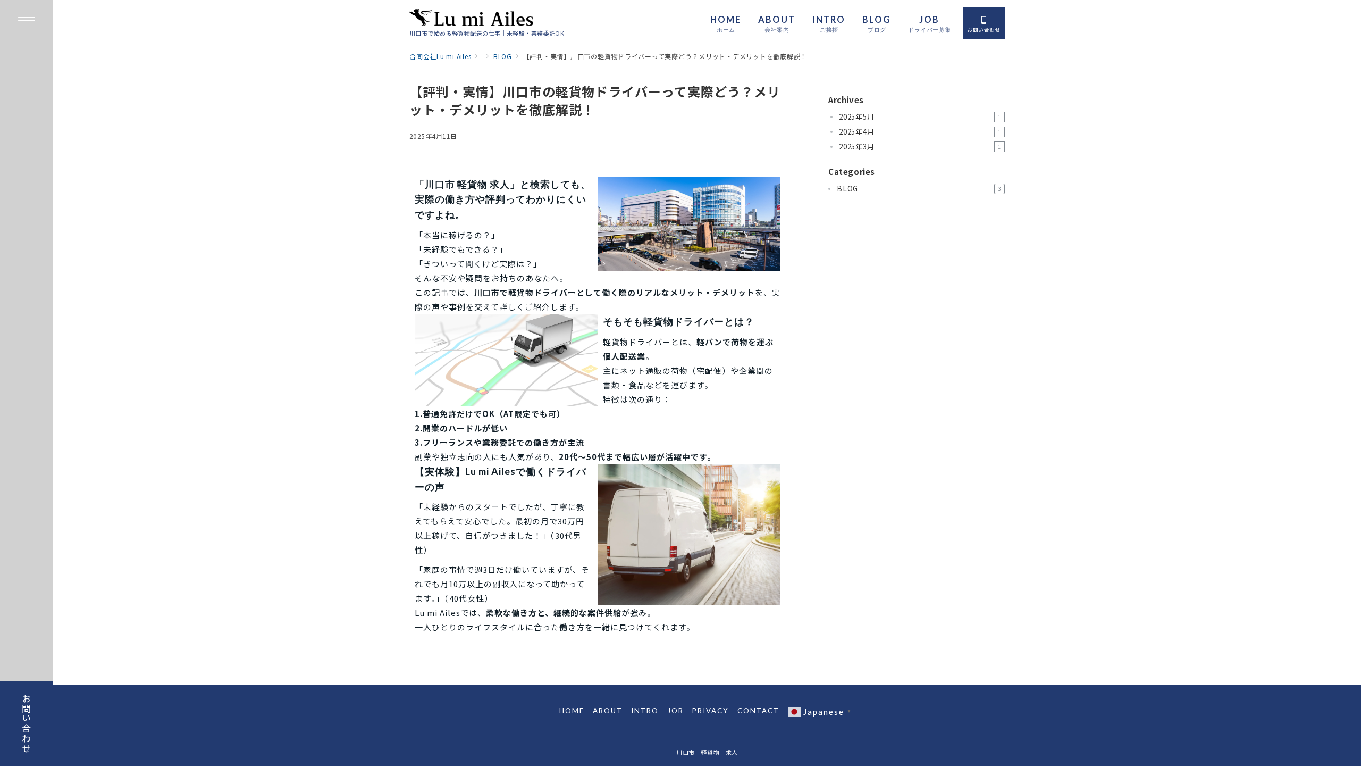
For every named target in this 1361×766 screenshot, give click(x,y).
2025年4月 (920, 132)
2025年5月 (920, 117)
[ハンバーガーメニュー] (26, 21)
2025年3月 (920, 146)
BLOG (919, 189)
